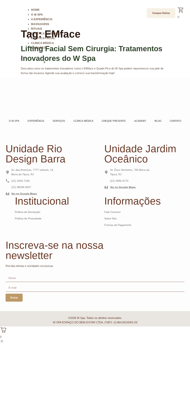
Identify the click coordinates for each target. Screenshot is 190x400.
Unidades (38, 47)
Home (35, 9)
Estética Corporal (46, 33)
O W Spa (37, 14)
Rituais (36, 28)
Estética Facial (43, 38)
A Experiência (42, 19)
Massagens (40, 24)
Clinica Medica (42, 43)
